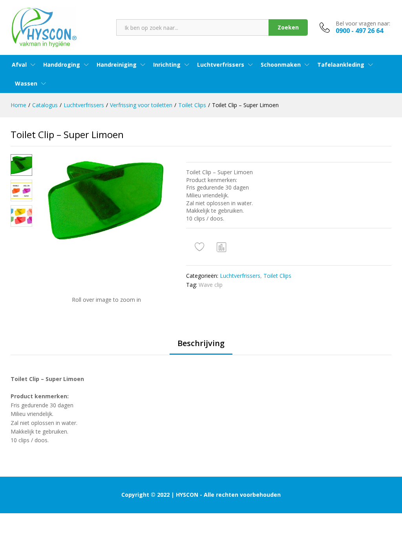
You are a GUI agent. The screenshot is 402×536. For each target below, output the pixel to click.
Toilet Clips (277, 275)
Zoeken (288, 27)
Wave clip (211, 284)
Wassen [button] (26, 83)
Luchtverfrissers (240, 275)
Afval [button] (19, 64)
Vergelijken (221, 246)
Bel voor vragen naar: (363, 23)
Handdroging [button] (61, 64)
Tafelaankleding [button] (340, 64)
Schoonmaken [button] (281, 64)
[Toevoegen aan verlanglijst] (200, 246)
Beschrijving (201, 343)
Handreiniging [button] (117, 64)
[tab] (201, 346)
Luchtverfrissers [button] (220, 64)
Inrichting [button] (167, 64)
